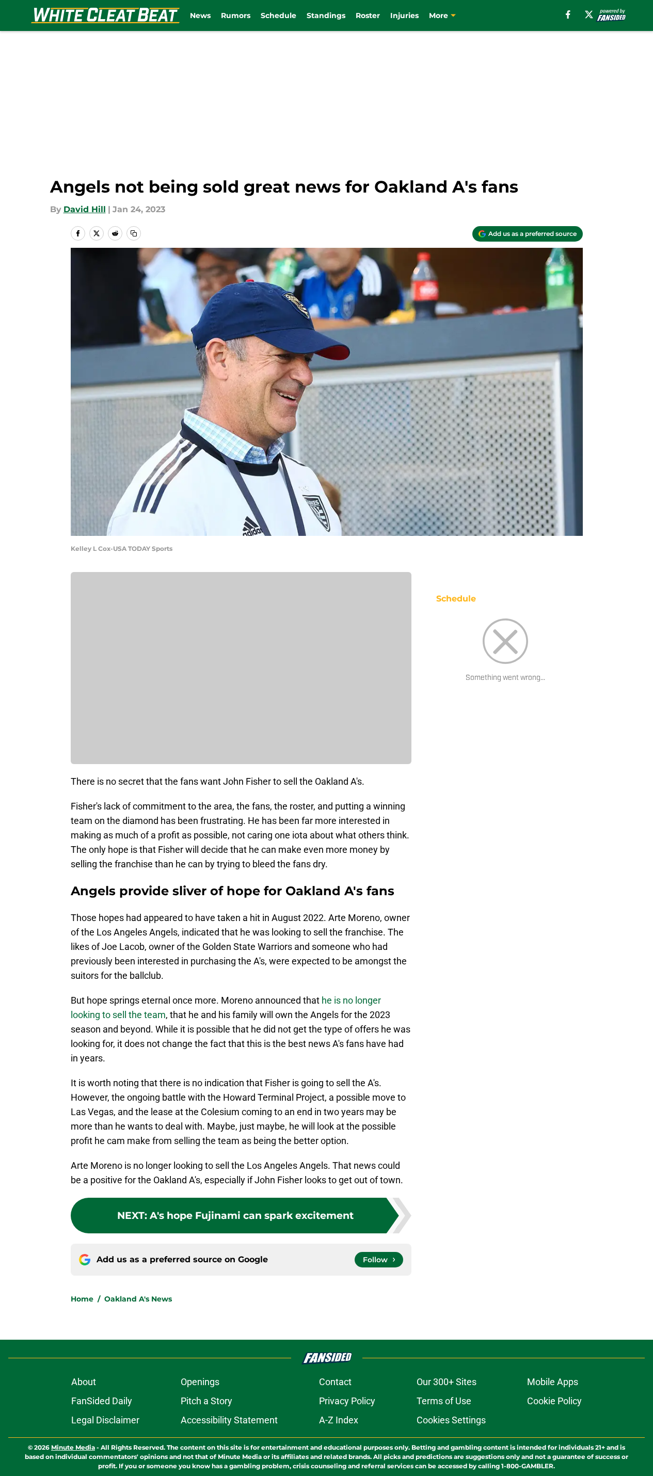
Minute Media (73, 1447)
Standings (326, 15)
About (83, 1381)
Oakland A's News (138, 1299)
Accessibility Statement (229, 1420)
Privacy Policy (347, 1400)
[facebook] (568, 14)
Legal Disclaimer (105, 1420)
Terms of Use (444, 1400)
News (200, 15)
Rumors (235, 15)
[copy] (133, 233)
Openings (200, 1381)
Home (82, 1299)
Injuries (404, 15)
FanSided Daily (101, 1400)
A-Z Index (338, 1420)
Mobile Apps (552, 1381)
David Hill (84, 209)
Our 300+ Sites (446, 1381)
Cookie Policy (554, 1400)
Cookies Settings (451, 1420)
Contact (335, 1381)
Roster (368, 15)
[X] (589, 14)
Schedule (278, 15)
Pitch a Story (206, 1400)
